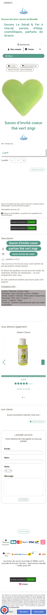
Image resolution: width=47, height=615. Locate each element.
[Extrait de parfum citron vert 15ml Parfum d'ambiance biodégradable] (23, 352)
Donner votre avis (37, 421)
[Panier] (3, 254)
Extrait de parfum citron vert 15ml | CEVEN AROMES (23, 376)
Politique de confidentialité (16, 591)
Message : (9, 476)
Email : (7, 449)
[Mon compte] (3, 249)
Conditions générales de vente (30, 588)
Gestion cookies (33, 591)
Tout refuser (24, 612)
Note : (7, 467)
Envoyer (24, 499)
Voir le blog (24, 531)
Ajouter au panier (23, 389)
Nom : (7, 458)
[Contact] (3, 259)
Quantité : (5, 160)
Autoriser (31, 222)
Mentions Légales (11, 588)
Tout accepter (39, 612)
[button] (22, 397)
